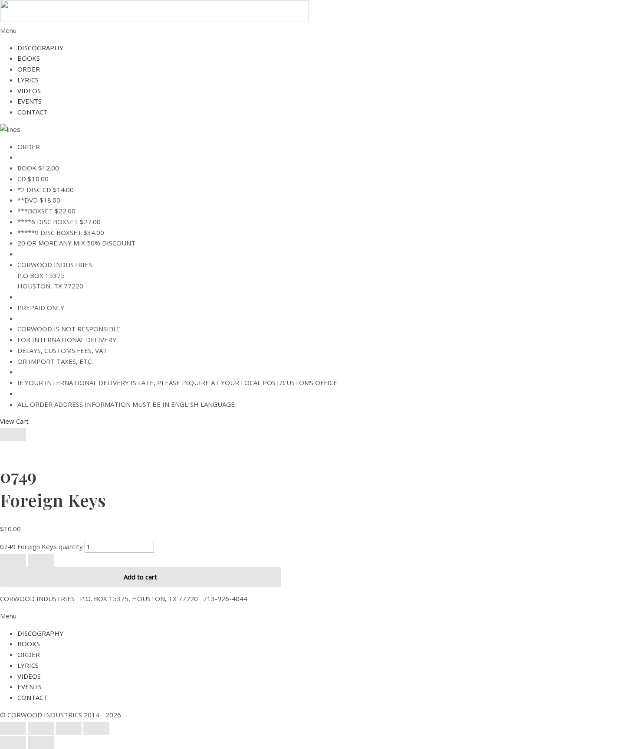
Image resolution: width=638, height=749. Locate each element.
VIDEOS (29, 90)
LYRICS (28, 79)
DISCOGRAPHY (40, 47)
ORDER (28, 69)
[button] (319, 30)
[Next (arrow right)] (41, 742)
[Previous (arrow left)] (13, 742)
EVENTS (29, 101)
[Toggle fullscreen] (41, 728)
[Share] (69, 728)
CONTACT (32, 112)
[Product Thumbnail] (13, 434)
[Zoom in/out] (13, 728)
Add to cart (140, 576)
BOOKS (28, 58)
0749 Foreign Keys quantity (41, 546)
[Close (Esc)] (96, 728)
